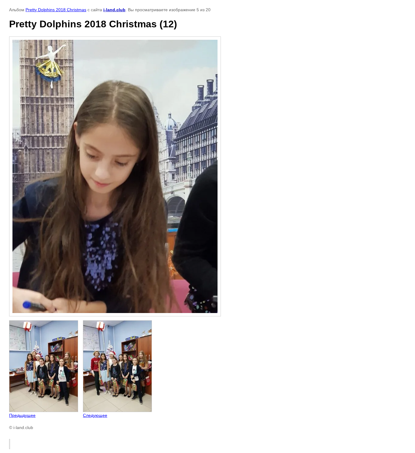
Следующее (95, 415)
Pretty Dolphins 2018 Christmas (56, 9)
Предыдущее (22, 415)
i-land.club (114, 9)
